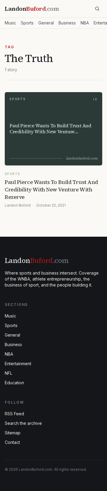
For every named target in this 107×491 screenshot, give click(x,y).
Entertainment (18, 363)
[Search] (97, 9)
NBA (85, 22)
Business (67, 22)
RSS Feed (14, 413)
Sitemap (13, 432)
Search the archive (23, 423)
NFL (8, 373)
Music (10, 22)
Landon (36, 260)
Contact (12, 442)
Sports (27, 22)
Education (14, 382)
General (46, 22)
